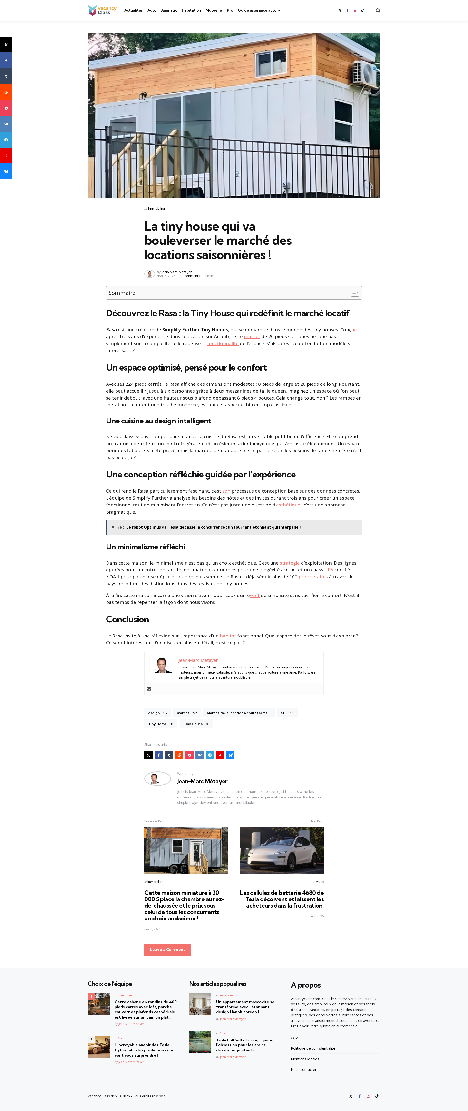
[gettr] (6, 155)
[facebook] (347, 10)
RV (330, 569)
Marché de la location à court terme (239, 713)
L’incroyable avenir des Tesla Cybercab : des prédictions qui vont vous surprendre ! (144, 1050)
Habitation (191, 10)
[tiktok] (363, 10)
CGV (294, 1037)
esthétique (288, 505)
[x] (6, 44)
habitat (228, 636)
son (226, 491)
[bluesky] (6, 171)
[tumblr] (6, 76)
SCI (287, 713)
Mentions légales (305, 1058)
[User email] (149, 689)
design (157, 713)
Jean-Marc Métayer (176, 272)
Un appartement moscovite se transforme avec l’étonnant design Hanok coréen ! (245, 1007)
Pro (230, 10)
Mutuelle (214, 10)
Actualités (133, 10)
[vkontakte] (6, 124)
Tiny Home (161, 724)
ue (354, 329)
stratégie (290, 563)
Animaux (169, 10)
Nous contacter (304, 1069)
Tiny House (196, 724)
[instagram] (355, 10)
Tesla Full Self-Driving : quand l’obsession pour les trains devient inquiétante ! (244, 1045)
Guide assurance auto (257, 10)
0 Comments (190, 275)
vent (255, 595)
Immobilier (156, 208)
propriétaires (313, 577)
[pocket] (6, 108)
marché (187, 713)
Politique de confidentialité (313, 1048)
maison (252, 336)
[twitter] (340, 10)
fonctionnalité (223, 343)
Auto (151, 10)
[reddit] (6, 92)
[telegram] (6, 140)
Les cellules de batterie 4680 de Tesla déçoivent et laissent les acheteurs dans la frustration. (282, 899)
